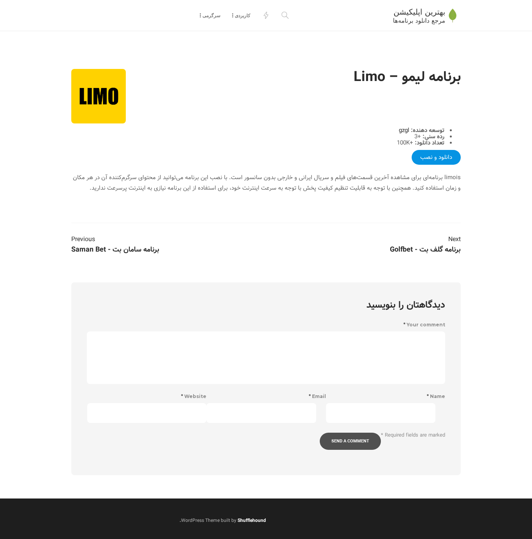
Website (193, 396)
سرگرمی (211, 15)
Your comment (424, 325)
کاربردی (242, 15)
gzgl (404, 130)
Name (436, 396)
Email (317, 396)
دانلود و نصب (436, 157)
